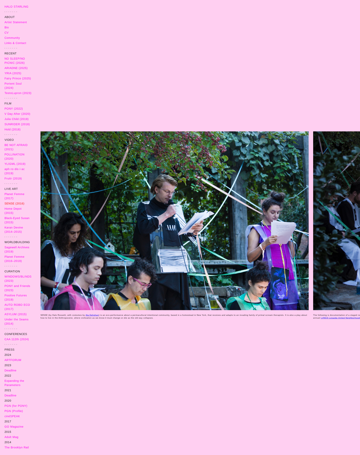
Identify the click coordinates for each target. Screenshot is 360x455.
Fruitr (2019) (13, 178)
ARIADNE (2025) (16, 68)
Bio (6, 27)
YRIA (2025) (12, 73)
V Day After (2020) (17, 113)
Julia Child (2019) (16, 119)
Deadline (10, 370)
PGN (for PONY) (15, 405)
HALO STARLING (16, 6)
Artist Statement (15, 22)
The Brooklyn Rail (16, 447)
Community (12, 37)
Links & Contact (15, 43)
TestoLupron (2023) (18, 93)
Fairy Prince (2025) (17, 78)
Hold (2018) (12, 129)
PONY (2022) (13, 108)
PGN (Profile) (13, 411)
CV (6, 32)
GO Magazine (13, 426)
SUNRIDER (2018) (17, 124)
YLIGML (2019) (15, 163)
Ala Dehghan (92, 315)
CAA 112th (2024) (16, 339)
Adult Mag (11, 437)
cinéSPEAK (12, 416)
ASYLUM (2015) (15, 314)
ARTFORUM (12, 360)
